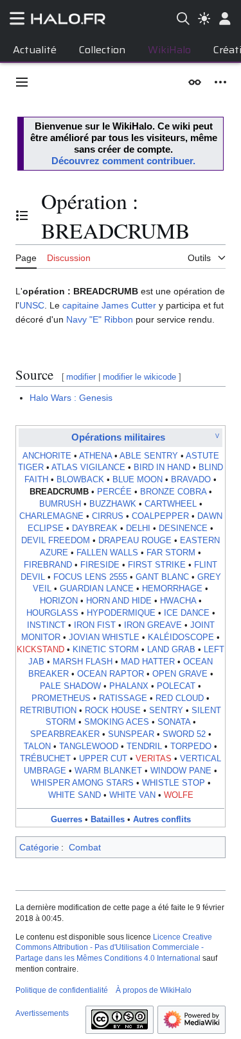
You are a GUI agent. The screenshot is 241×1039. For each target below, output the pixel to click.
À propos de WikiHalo (154, 990)
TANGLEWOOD (88, 746)
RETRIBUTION (48, 710)
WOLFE (178, 795)
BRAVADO (191, 479)
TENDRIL (144, 746)
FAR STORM (171, 552)
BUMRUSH (60, 504)
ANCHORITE (46, 456)
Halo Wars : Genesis (71, 398)
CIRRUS (107, 516)
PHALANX (128, 686)
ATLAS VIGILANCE (88, 467)
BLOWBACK (80, 479)
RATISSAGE (123, 698)
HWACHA (178, 600)
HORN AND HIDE (119, 600)
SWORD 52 (184, 734)
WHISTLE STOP (173, 783)
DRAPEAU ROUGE (135, 540)
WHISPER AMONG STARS (82, 783)
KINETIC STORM (106, 649)
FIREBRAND (48, 565)
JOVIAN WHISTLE (104, 637)
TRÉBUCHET (45, 758)
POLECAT (176, 686)
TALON (37, 746)
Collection (102, 50)
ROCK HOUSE (113, 710)
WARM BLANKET (108, 770)
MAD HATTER (148, 661)
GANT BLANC (162, 577)
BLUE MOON (137, 479)
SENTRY (166, 710)
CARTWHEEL (171, 504)
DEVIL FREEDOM (55, 540)
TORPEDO (190, 746)
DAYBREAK (95, 528)
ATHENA (95, 456)
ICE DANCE (187, 613)
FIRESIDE (100, 565)
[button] (22, 82)
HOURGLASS (52, 613)
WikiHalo (169, 50)
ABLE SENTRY (149, 456)
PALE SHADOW (70, 686)
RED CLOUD (180, 698)
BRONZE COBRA (173, 491)
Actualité (35, 50)
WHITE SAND (74, 795)
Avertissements (42, 1013)
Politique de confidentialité (61, 990)
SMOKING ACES (116, 722)
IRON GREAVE (153, 625)
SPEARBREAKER (65, 734)
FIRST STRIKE (157, 565)
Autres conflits (162, 819)
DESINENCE (183, 528)
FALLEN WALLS (107, 552)
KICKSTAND (40, 649)
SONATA (173, 722)
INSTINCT (46, 625)
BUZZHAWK (112, 504)
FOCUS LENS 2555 (90, 577)
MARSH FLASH (82, 661)
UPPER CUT (103, 758)
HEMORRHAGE (172, 588)
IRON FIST (95, 625)
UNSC (31, 305)
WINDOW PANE (180, 770)
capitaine (80, 305)
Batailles (108, 819)
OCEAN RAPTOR (110, 674)
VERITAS (154, 758)
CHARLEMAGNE (51, 516)
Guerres (66, 819)
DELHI (138, 528)
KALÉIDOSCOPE (181, 637)
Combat (85, 847)
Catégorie (39, 847)
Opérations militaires (118, 437)
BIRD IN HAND (162, 467)
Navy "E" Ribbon (99, 319)
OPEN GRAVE (180, 674)
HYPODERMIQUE (121, 613)
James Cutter (129, 305)
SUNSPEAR (131, 734)
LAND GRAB (171, 649)
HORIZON (59, 600)
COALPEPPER (160, 516)
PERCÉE (114, 491)
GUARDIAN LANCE (97, 588)
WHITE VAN (132, 795)
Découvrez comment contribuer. (123, 160)
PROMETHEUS (61, 698)
